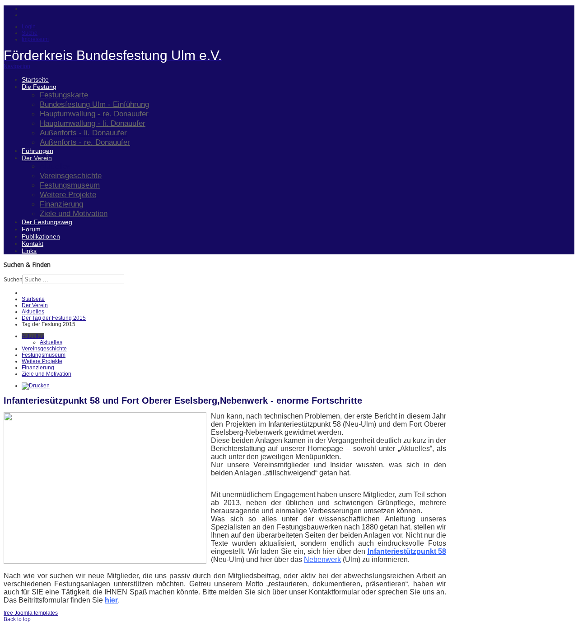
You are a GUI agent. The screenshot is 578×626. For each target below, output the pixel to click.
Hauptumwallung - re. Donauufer (94, 113)
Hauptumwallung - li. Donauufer (92, 123)
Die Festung (39, 86)
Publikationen (41, 236)
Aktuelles (55, 165)
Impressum (35, 39)
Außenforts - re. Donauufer (85, 142)
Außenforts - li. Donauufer (83, 132)
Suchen (13, 279)
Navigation (17, 66)
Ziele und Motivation (73, 213)
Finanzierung (61, 203)
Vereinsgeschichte (71, 175)
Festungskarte (64, 94)
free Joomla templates (31, 613)
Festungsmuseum (70, 184)
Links (29, 250)
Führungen (37, 150)
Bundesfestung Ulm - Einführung (94, 104)
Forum (31, 229)
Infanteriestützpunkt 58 (407, 551)
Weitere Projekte (68, 194)
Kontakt (32, 243)
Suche (29, 33)
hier (111, 600)
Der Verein (37, 157)
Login (29, 26)
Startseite (35, 79)
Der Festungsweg (47, 222)
